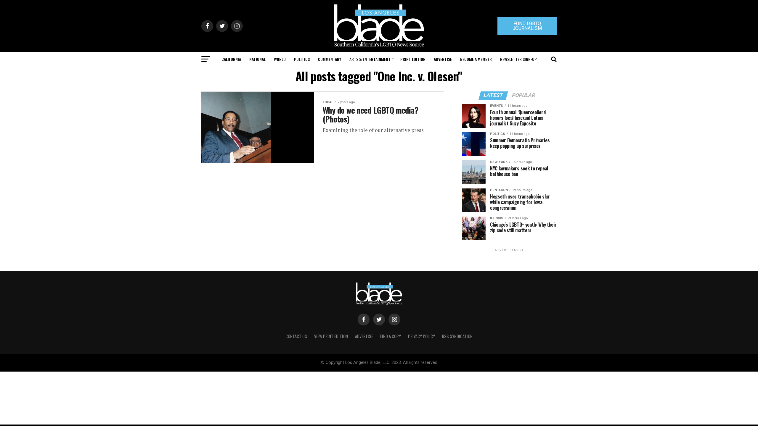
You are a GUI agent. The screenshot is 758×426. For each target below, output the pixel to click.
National (257, 59)
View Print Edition (331, 336)
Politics (302, 59)
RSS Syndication (457, 336)
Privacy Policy (421, 336)
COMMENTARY (329, 59)
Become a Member (476, 59)
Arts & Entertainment (370, 59)
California (231, 59)
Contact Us (296, 336)
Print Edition (412, 59)
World (280, 59)
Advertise (443, 59)
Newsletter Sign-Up (518, 59)
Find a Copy (390, 336)
